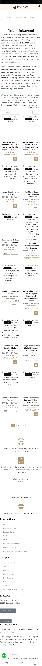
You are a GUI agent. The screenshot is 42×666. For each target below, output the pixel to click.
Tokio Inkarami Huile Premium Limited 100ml (11, 348)
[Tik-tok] (10, 616)
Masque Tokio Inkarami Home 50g (10, 193)
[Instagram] (5, 616)
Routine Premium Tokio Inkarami (10, 292)
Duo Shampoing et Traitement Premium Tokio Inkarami (31, 245)
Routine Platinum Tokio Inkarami (10, 399)
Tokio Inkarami (10, 150)
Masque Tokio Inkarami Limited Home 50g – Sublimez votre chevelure (31, 349)
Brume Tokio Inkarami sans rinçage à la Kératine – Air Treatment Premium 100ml (31, 296)
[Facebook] (1, 616)
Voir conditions (7, 2)
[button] (15, 159)
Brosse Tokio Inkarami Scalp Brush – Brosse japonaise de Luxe (31, 144)
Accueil (10, 17)
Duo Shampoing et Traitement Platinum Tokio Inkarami (31, 194)
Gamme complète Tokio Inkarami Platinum (10, 241)
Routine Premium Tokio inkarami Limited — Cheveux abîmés (31, 400)
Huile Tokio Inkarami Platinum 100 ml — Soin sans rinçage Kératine (10, 144)
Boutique (18, 17)
